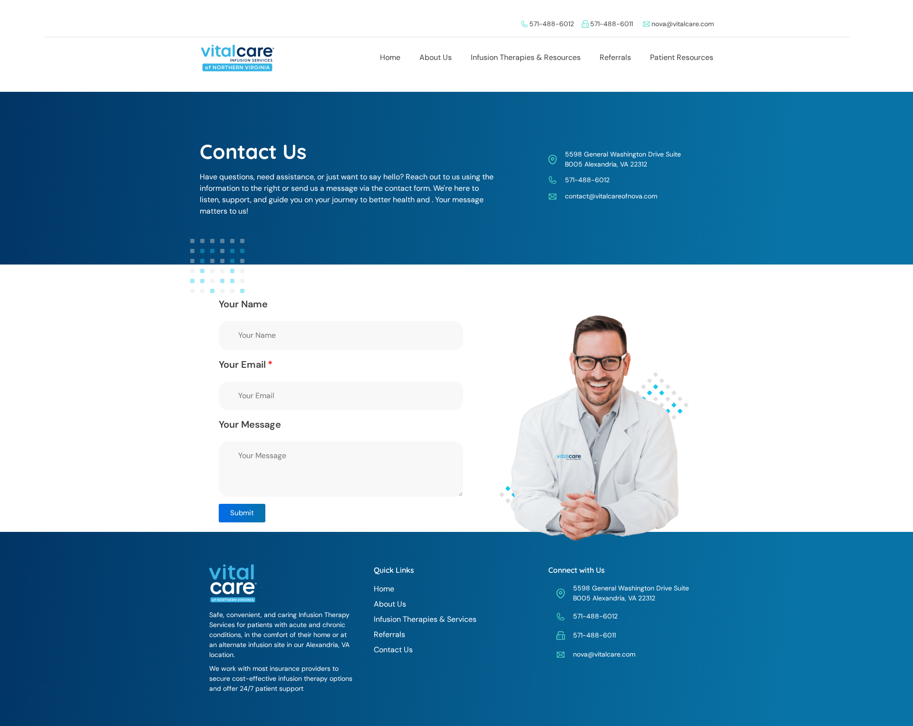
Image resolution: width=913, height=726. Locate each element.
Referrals (615, 57)
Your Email (242, 364)
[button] (242, 513)
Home (390, 57)
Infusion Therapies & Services (425, 619)
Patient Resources (681, 57)
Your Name (243, 304)
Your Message (250, 424)
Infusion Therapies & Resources (526, 57)
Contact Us (393, 650)
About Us (435, 57)
